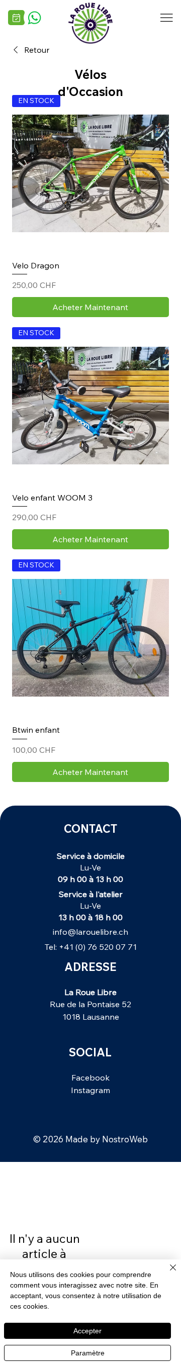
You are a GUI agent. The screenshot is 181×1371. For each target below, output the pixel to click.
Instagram (90, 1090)
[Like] (34, 17)
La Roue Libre (90, 992)
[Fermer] (167, 1273)
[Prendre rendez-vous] (16, 17)
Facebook (90, 1077)
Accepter (87, 1331)
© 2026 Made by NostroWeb (90, 1139)
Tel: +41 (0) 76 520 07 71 (90, 946)
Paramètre (88, 1353)
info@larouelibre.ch (90, 931)
